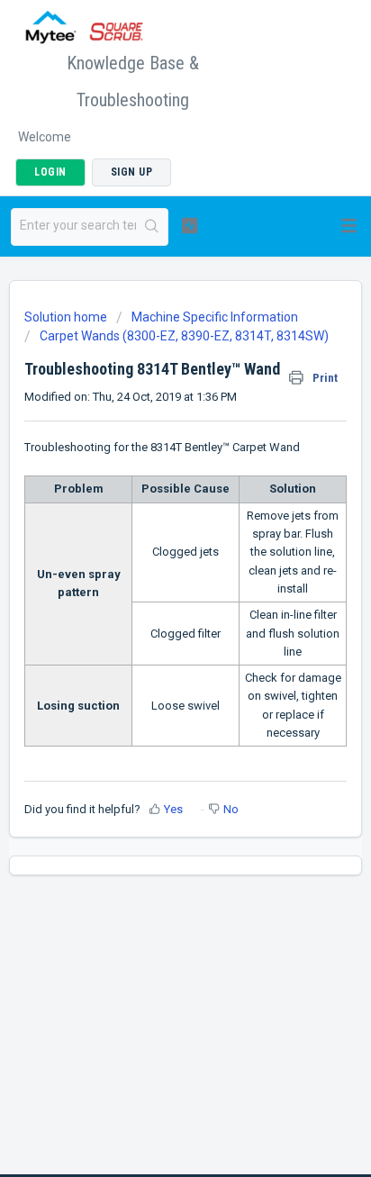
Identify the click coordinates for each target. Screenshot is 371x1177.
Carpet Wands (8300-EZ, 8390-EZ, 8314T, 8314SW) (184, 336)
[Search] (151, 227)
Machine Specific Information (214, 317)
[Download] (152, 580)
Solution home (67, 317)
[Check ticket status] (190, 225)
